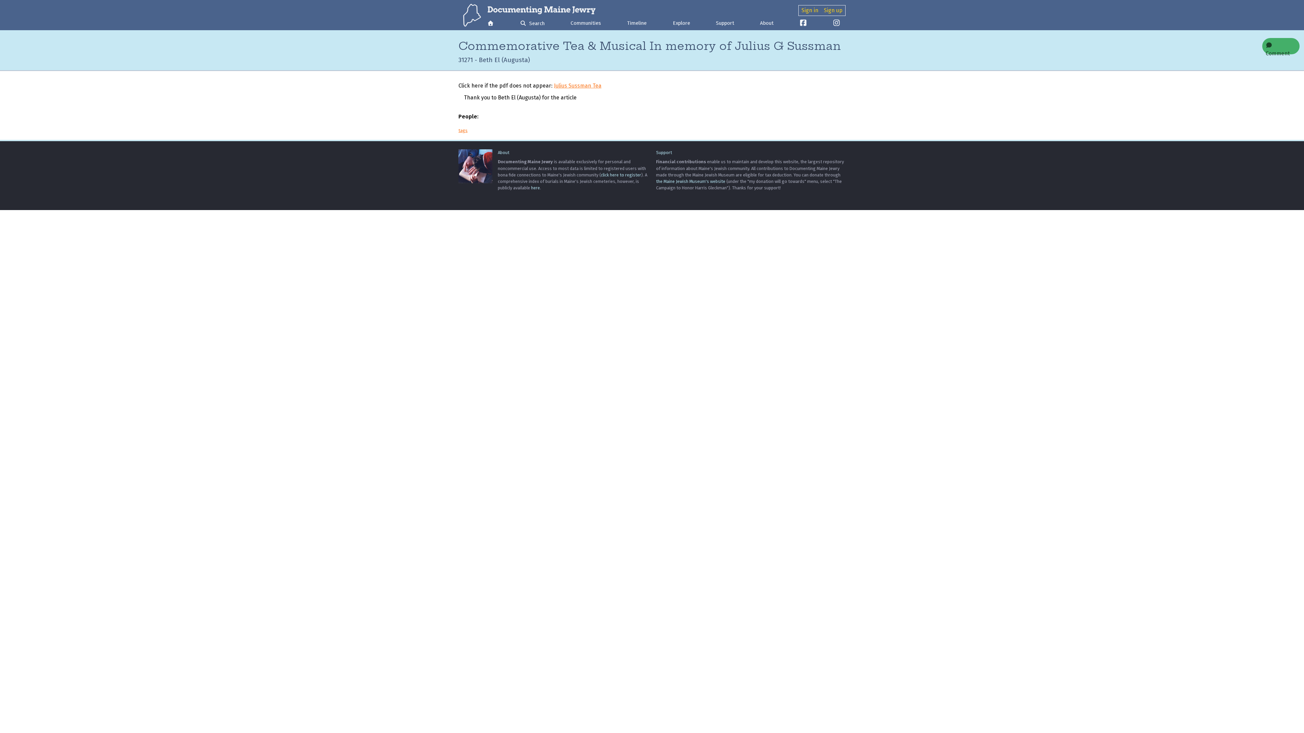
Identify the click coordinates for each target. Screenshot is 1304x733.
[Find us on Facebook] (803, 23)
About (767, 23)
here (535, 187)
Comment (1278, 52)
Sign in (809, 10)
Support (725, 23)
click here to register (621, 174)
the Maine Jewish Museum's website (690, 181)
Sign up (833, 10)
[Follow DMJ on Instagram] (837, 23)
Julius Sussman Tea (577, 85)
